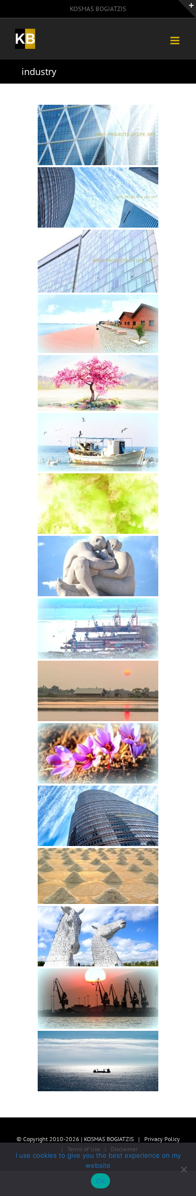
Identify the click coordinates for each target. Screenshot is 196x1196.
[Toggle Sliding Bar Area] (187, 9)
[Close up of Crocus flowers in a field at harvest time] (98, 753)
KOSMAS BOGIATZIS (98, 9)
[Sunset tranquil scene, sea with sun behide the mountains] (98, 998)
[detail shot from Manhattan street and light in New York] (98, 135)
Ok (100, 1181)
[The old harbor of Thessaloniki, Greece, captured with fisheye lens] (98, 324)
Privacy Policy (162, 1139)
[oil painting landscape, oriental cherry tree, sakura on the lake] (98, 383)
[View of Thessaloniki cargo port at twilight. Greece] (98, 628)
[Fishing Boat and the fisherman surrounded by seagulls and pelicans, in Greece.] (98, 442)
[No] (183, 1169)
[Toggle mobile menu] (175, 40)
